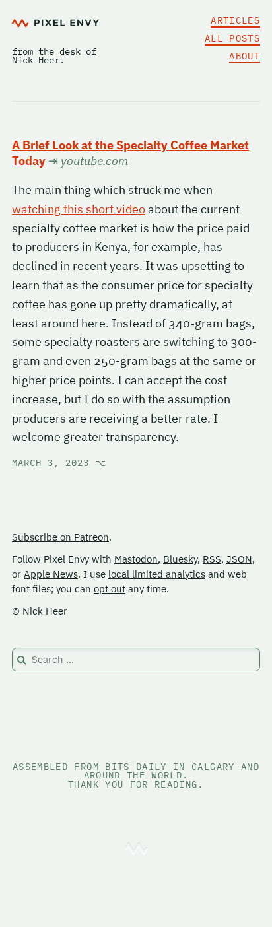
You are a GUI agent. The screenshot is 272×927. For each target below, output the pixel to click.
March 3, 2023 (59, 463)
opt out (109, 588)
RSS (212, 559)
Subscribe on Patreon (60, 537)
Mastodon (136, 559)
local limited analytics (156, 574)
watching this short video (78, 209)
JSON (239, 559)
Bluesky (180, 559)
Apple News (51, 574)
